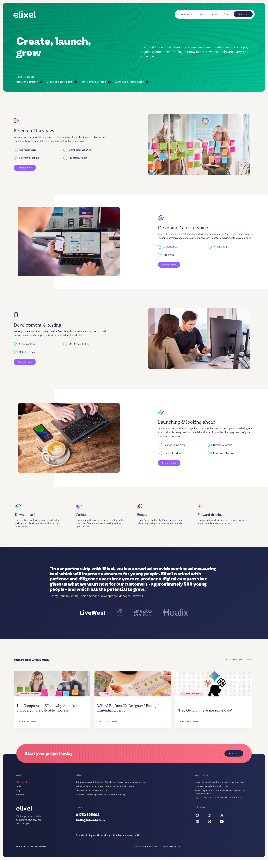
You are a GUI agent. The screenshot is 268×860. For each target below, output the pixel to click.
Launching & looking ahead (129, 81)
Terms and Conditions (157, 846)
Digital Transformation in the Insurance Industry (218, 797)
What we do (187, 14)
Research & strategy (27, 81)
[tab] (92, 612)
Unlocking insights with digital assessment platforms (220, 782)
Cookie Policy (174, 846)
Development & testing (93, 81)
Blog (226, 14)
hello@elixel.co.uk (91, 820)
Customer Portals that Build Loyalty (212, 786)
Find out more (25, 168)
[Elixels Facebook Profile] (197, 815)
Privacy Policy (140, 846)
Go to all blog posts (235, 659)
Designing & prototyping (59, 81)
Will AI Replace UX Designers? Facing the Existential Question (105, 786)
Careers (20, 794)
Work (202, 14)
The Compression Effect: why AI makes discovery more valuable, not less (111, 782)
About (214, 14)
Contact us (243, 14)
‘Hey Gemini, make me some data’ (92, 790)
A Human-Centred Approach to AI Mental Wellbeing (100, 794)
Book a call (234, 753)
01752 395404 (88, 815)
